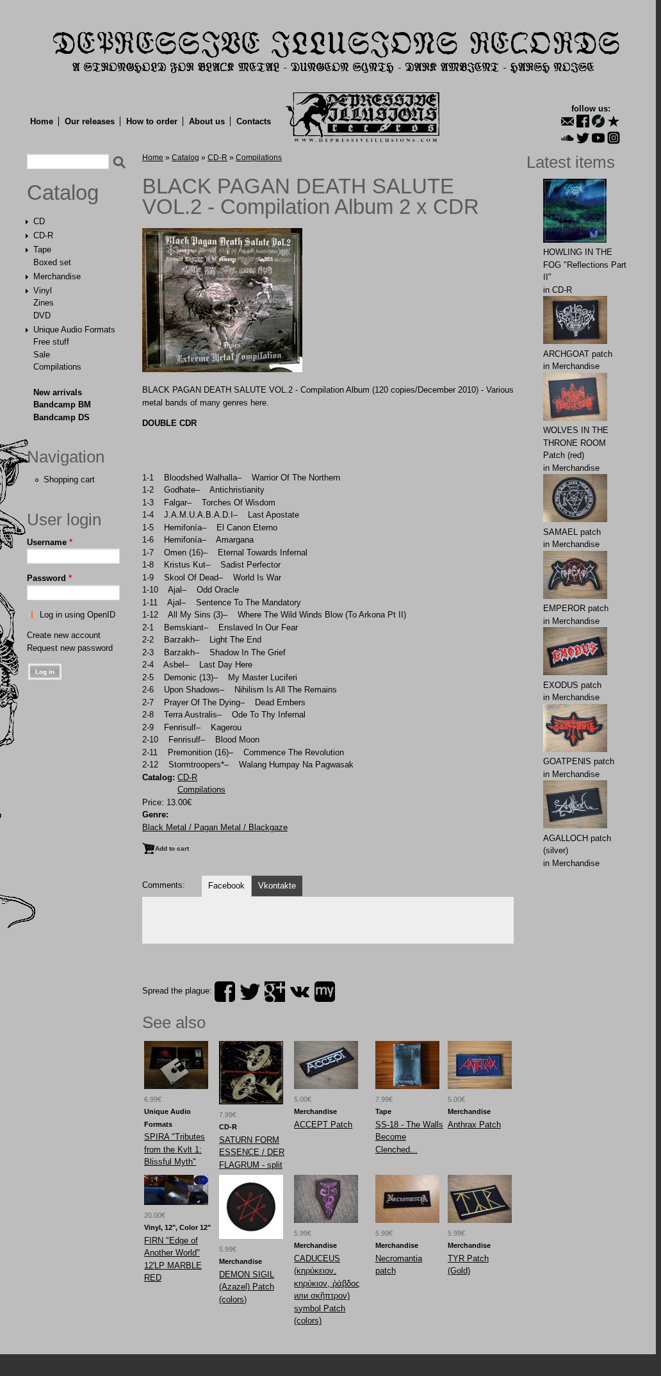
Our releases (90, 121)
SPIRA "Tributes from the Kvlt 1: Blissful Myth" (174, 1149)
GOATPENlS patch (578, 761)
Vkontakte (277, 885)
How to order (151, 121)
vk (300, 991)
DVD (42, 315)
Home (41, 121)
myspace (324, 991)
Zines (43, 302)
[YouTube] (598, 137)
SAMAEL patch (572, 532)
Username (49, 542)
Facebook (226, 885)
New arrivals (57, 392)
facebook (225, 991)
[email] (567, 121)
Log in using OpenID (77, 614)
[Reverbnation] (613, 121)
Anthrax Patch (474, 1124)
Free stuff (51, 342)
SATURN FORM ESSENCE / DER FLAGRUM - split (251, 1152)
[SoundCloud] (567, 137)
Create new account (64, 635)
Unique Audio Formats (74, 329)
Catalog (63, 192)
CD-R (43, 235)
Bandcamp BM (62, 404)
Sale (41, 354)
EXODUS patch (572, 685)
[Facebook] (582, 121)
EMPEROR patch (575, 608)
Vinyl (42, 290)
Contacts (253, 121)
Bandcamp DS (61, 417)
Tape (42, 249)
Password (49, 578)
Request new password (70, 648)
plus (275, 991)
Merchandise (57, 276)
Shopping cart (69, 479)
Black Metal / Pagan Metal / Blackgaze (215, 827)
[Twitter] (582, 137)
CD (39, 221)
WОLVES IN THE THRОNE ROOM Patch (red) (575, 442)
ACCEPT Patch (323, 1124)
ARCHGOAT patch (577, 354)
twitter (250, 991)
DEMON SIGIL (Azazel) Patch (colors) (246, 1287)
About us (207, 121)
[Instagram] (613, 137)
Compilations (57, 367)
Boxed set (52, 262)
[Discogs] (598, 121)
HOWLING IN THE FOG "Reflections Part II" (584, 264)
